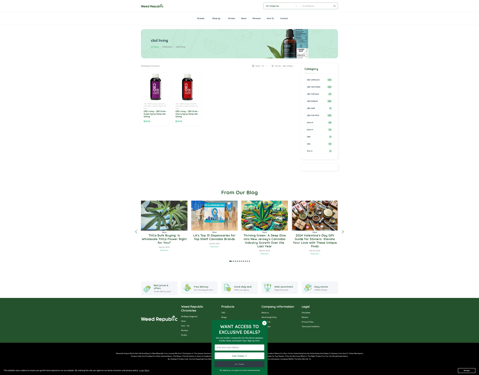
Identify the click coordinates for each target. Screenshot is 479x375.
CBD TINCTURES (313, 87)
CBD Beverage (152, 104)
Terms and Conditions (310, 326)
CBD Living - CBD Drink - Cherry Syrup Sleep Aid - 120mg (187, 114)
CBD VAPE (311, 108)
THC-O (309, 151)
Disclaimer (306, 312)
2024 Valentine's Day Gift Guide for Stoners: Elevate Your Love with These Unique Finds (315, 240)
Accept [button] (467, 371)
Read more (164, 250)
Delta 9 (310, 130)
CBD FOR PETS (313, 115)
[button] (136, 232)
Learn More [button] (144, 370)
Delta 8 (310, 122)
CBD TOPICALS (313, 94)
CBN (308, 137)
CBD (145, 104)
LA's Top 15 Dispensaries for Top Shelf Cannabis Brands (214, 237)
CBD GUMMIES (157, 106)
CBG (308, 144)
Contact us (265, 322)
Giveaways (266, 326)
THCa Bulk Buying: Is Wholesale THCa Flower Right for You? (164, 238)
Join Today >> (239, 355)
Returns (305, 317)
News (164, 232)
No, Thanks (239, 364)
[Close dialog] (264, 323)
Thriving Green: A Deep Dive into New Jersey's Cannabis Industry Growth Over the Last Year (264, 240)
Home (156, 47)
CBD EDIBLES (312, 101)
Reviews (184, 330)
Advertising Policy (269, 317)
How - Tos (185, 326)
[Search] (335, 6)
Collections (167, 47)
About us (265, 312)
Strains (184, 335)
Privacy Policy (308, 322)
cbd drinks (161, 104)
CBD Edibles (148, 106)
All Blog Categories (189, 316)
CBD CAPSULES (313, 80)
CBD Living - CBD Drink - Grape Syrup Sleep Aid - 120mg (155, 114)
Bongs (224, 317)
